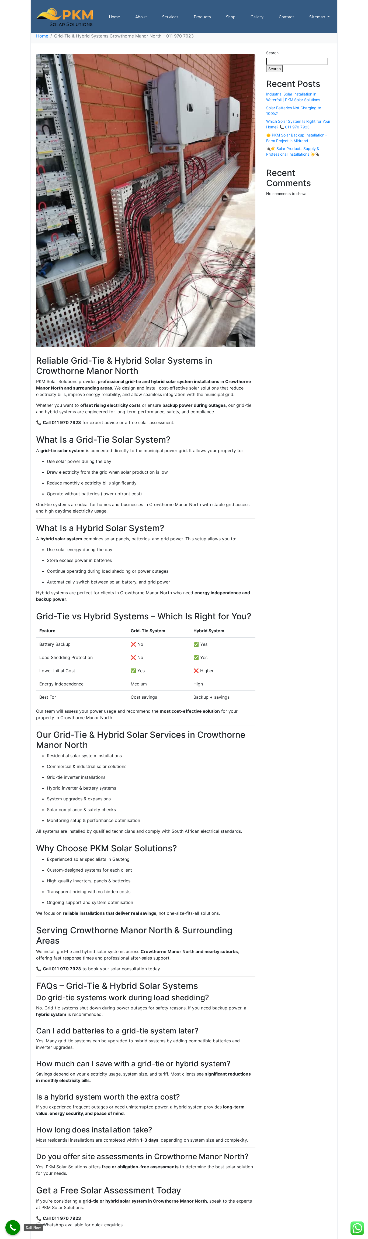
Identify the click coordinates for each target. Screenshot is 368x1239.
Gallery (257, 16)
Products (202, 16)
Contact (286, 16)
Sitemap (317, 16)
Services (170, 16)
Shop (230, 16)
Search (272, 52)
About (141, 16)
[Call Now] (12, 1227)
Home (114, 16)
